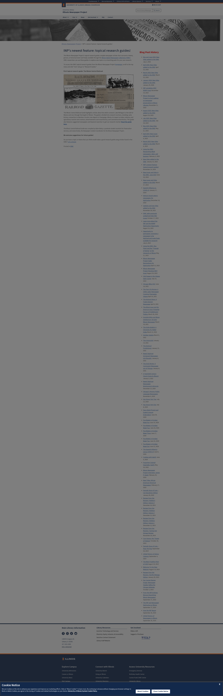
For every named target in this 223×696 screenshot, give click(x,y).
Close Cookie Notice (160, 691)
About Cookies (142, 691)
